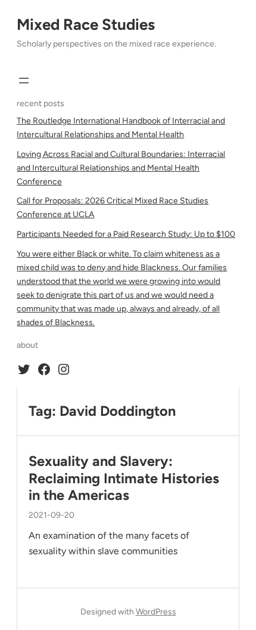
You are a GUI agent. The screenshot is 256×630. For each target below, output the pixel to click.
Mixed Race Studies (86, 24)
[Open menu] (24, 80)
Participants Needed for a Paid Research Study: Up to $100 (126, 234)
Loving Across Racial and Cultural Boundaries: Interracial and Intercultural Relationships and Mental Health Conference (121, 168)
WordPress (156, 612)
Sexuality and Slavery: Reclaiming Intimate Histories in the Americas (124, 478)
